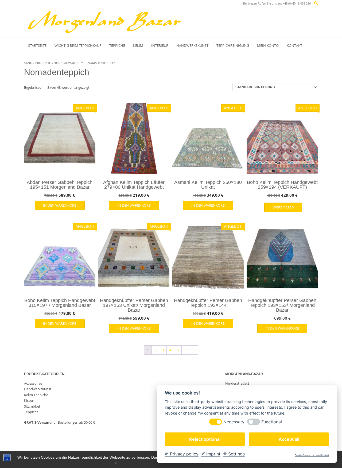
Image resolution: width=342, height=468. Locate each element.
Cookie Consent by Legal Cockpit (312, 455)
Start (28, 63)
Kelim (138, 45)
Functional (271, 421)
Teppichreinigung (232, 45)
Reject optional (204, 439)
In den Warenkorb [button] (59, 205)
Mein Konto (268, 45)
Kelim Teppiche (36, 394)
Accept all (289, 439)
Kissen (29, 400)
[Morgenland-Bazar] (104, 22)
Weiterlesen (283, 207)
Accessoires (33, 383)
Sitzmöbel (32, 406)
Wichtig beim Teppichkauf (78, 45)
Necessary (233, 421)
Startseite (37, 45)
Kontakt (294, 45)
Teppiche (117, 45)
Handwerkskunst (192, 45)
